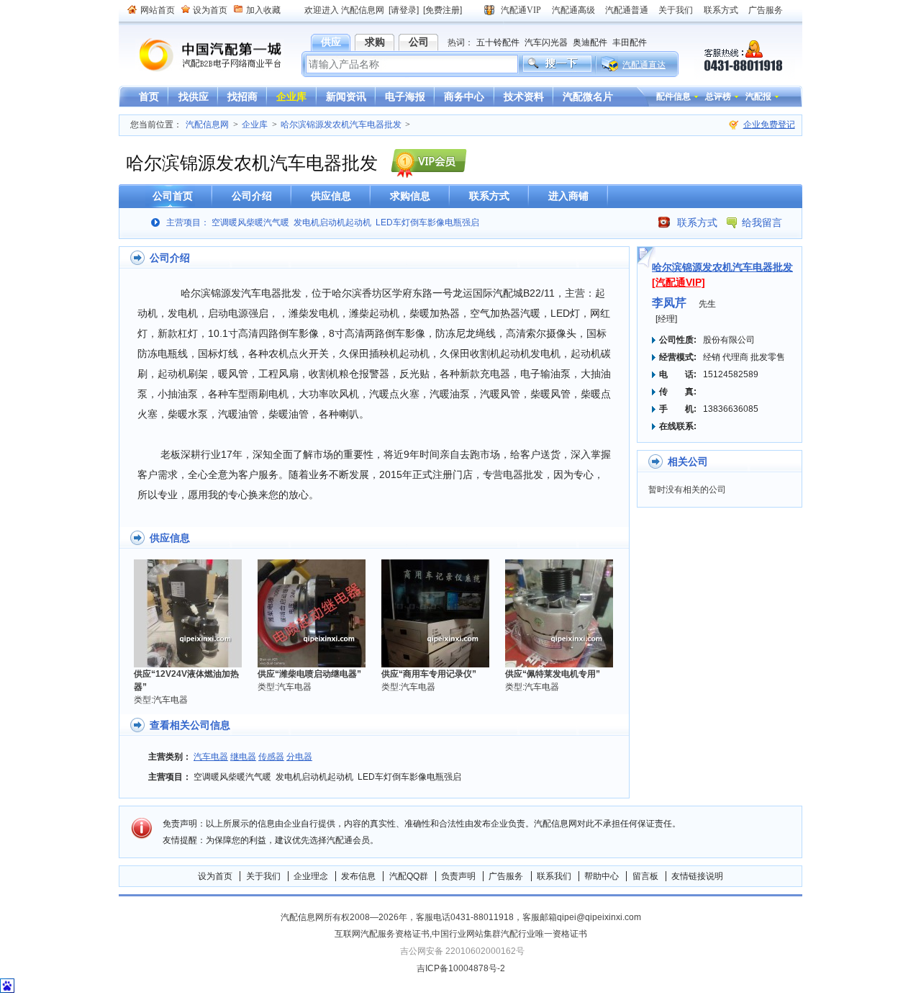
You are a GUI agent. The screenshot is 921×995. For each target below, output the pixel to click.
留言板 (645, 876)
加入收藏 (263, 10)
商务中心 (464, 96)
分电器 (299, 757)
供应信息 (331, 196)
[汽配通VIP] (678, 282)
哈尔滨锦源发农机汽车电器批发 (341, 125)
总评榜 (718, 96)
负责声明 (458, 876)
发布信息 (358, 876)
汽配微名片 (588, 96)
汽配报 (758, 96)
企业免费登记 (769, 125)
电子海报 (405, 96)
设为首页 (210, 10)
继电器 (243, 757)
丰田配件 (629, 42)
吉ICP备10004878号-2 (461, 968)
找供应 (193, 96)
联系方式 (721, 10)
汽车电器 (211, 757)
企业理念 (311, 876)
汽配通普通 (626, 10)
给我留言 (762, 222)
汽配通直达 (644, 65)
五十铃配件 (498, 42)
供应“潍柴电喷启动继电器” (309, 674)
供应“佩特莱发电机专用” (552, 674)
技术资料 (524, 96)
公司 (419, 42)
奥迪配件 (590, 42)
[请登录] (404, 10)
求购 (375, 42)
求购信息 (410, 196)
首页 (149, 96)
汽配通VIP (521, 10)
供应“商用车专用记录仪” (428, 674)
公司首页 (173, 196)
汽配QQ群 (408, 876)
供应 (331, 42)
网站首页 (157, 10)
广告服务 (765, 10)
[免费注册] (442, 10)
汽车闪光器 (546, 42)
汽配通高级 (573, 10)
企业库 (291, 96)
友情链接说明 (697, 876)
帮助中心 (601, 876)
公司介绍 (252, 196)
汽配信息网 (201, 55)
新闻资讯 (346, 96)
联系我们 (554, 876)
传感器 (271, 757)
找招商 (242, 96)
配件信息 (673, 96)
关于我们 (675, 10)
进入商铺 (568, 196)
